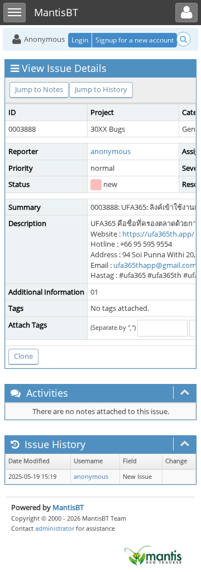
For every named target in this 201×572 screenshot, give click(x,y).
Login (79, 40)
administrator (54, 528)
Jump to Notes (39, 89)
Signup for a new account (134, 40)
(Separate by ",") (113, 327)
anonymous (110, 151)
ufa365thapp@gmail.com (155, 265)
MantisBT (68, 507)
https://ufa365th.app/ (158, 234)
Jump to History (101, 89)
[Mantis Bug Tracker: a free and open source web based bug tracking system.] (153, 555)
